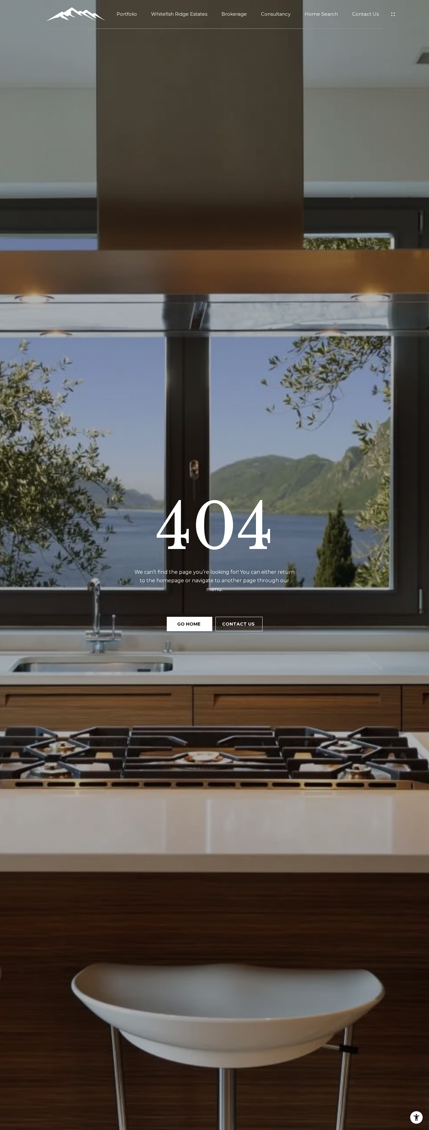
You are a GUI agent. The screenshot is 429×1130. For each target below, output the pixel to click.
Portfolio (127, 14)
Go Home (189, 624)
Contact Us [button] (239, 624)
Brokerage (234, 14)
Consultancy (276, 14)
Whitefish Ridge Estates (179, 14)
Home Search (321, 14)
